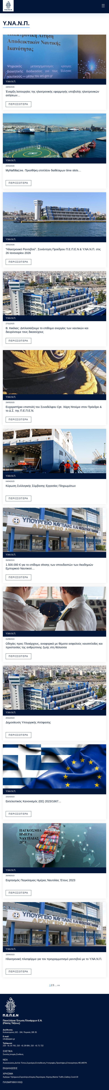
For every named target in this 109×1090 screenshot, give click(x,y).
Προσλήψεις (61, 1063)
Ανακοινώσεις (8, 1063)
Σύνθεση (19, 1054)
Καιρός (32, 1077)
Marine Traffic (58, 1077)
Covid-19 (74, 1077)
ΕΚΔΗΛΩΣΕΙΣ (10, 1068)
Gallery (67, 1077)
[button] (103, 5)
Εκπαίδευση (40, 1063)
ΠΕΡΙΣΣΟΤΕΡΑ (18, 104)
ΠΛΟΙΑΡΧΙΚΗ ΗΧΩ (12, 1082)
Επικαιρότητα (71, 1063)
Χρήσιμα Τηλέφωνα (11, 1077)
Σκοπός (6, 1054)
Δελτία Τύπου (20, 1063)
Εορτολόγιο (24, 1077)
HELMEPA (82, 1063)
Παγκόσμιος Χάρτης (44, 1077)
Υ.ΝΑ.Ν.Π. (11, 81)
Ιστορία (13, 1054)
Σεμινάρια (31, 1063)
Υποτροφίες (50, 1063)
